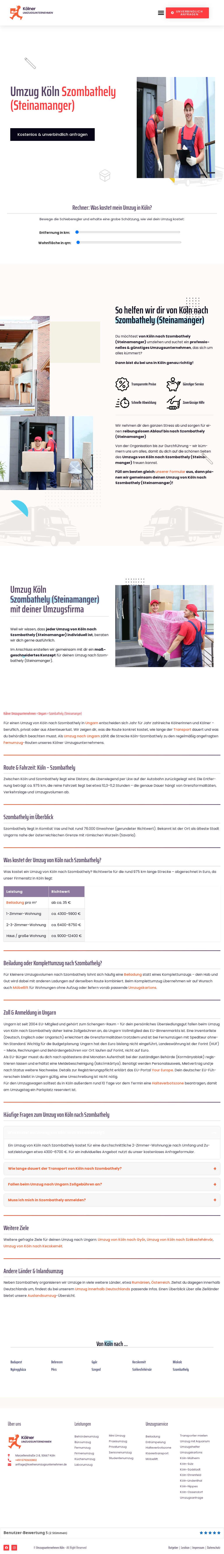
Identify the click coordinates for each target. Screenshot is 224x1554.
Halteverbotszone (168, 1083)
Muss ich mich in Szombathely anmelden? (47, 1200)
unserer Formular (170, 471)
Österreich (160, 1282)
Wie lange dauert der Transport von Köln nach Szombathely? (65, 1168)
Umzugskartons (142, 987)
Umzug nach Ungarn (82, 736)
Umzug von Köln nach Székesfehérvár (180, 1239)
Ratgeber (173, 1547)
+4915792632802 (26, 1460)
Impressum (198, 1547)
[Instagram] (14, 1548)
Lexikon (185, 1547)
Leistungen (83, 1424)
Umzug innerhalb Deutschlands (102, 1289)
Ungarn (42, 713)
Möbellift (20, 987)
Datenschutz (213, 1547)
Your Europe (162, 1070)
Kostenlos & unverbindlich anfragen (53, 134)
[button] (161, 13)
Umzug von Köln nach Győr (121, 1239)
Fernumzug (13, 742)
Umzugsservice (157, 1424)
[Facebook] (6, 1548)
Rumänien (141, 1282)
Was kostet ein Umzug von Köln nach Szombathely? (56, 1132)
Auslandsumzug (42, 1295)
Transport (182, 729)
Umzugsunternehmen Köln (50, 1547)
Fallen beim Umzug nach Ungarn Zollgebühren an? (55, 1184)
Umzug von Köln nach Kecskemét (33, 1246)
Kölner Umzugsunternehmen (20, 713)
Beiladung (15, 902)
